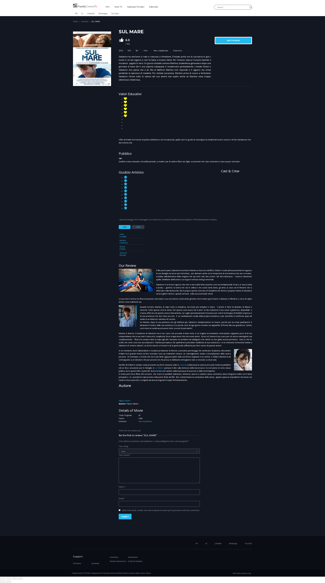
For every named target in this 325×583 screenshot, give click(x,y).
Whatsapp (102, 13)
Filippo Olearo (125, 400)
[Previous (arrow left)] (2, 581)
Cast (125, 227)
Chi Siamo (77, 563)
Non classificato (161, 50)
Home (75, 21)
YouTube (115, 13)
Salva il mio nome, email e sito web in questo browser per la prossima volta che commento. (161, 510)
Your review (125, 455)
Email (122, 498)
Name (122, 486)
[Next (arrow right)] (8, 581)
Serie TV (118, 7)
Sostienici (95, 563)
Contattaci (114, 557)
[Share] (8, 578)
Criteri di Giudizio (135, 561)
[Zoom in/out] (20, 578)
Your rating (123, 446)
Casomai (183, 365)
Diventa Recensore (118, 561)
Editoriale (153, 7)
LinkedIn (91, 13)
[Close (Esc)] (2, 578)
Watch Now (233, 40)
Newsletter (133, 557)
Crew (138, 227)
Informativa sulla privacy (242, 573)
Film (107, 7)
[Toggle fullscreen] (14, 578)
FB (76, 13)
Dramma (84, 21)
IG (82, 13)
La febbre (159, 368)
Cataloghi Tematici (135, 7)
